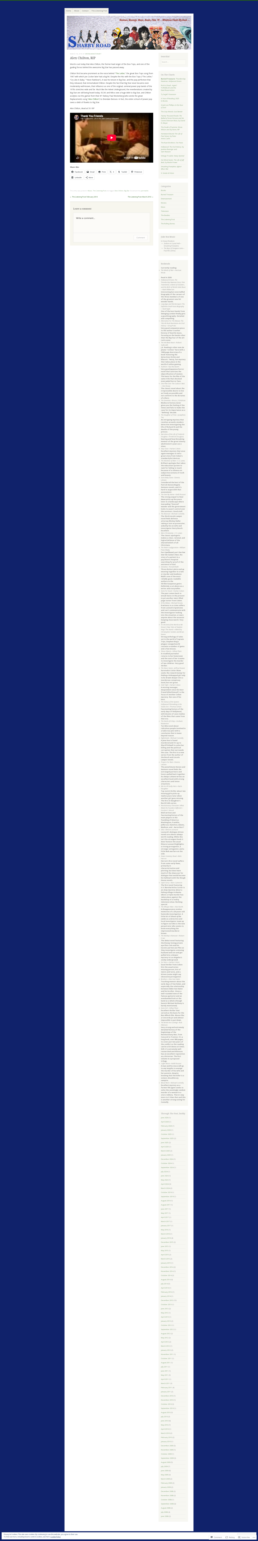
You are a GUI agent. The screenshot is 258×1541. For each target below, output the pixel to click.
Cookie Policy (55, 1537)
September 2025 (167, 1138)
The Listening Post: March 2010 (140, 197)
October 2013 (166, 1304)
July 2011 (164, 1367)
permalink (144, 191)
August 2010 (165, 1412)
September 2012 (167, 1329)
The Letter (120, 73)
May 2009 (164, 1475)
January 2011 (166, 1392)
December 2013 (167, 1300)
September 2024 (167, 1167)
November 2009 (167, 1450)
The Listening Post (99, 11)
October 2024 (166, 1163)
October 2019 (166, 1192)
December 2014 (167, 1267)
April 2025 (165, 1147)
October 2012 (166, 1325)
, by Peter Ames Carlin (171, 136)
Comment (140, 237)
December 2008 (167, 1491)
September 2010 (167, 1408)
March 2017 (165, 1221)
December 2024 (167, 1159)
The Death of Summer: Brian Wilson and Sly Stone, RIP (171, 128)
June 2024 (164, 1176)
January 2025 (166, 1155)
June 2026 (164, 1118)
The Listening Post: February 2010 (84, 197)
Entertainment (166, 199)
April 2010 (165, 1429)
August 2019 (165, 1201)
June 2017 (164, 1209)
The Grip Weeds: (172, 112)
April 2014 (165, 1288)
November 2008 (167, 1495)
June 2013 (164, 1309)
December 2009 (167, 1446)
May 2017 (164, 1213)
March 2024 (165, 1188)
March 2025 (165, 1151)
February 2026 (166, 1126)
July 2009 (164, 1466)
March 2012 (165, 1346)
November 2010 (167, 1400)
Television (165, 211)
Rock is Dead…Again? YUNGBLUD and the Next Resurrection (169, 87)
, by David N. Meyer (173, 119)
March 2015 (165, 1259)
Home (68, 11)
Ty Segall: (168, 94)
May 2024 (164, 1180)
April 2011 (165, 1379)
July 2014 (164, 1284)
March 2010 (165, 1433)
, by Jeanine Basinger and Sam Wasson (172, 149)
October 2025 (166, 1134)
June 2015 (164, 1246)
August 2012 (165, 1333)
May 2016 (164, 1230)
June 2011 (164, 1371)
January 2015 (166, 1263)
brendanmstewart (93, 54)
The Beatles (165, 215)
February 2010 (166, 1437)
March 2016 (165, 1234)
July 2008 (164, 1512)
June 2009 (164, 1470)
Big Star (127, 191)
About (76, 11)
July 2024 (164, 1171)
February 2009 (166, 1483)
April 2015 (165, 1255)
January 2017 (166, 1225)
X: (167, 173)
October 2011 (166, 1358)
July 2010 (164, 1416)
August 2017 (165, 1205)
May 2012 (164, 1338)
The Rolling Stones (168, 223)
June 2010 (164, 1421)
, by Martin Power (172, 161)
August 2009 (165, 1462)
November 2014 (167, 1271)
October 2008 (166, 1500)
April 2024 (165, 1184)
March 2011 (165, 1383)
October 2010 (166, 1404)
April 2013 (165, 1317)
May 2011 (164, 1375)
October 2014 (166, 1275)
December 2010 (167, 1396)
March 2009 (165, 1479)
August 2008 (165, 1508)
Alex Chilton (93, 99)
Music (90, 191)
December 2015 (167, 1242)
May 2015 (164, 1250)
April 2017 (165, 1217)
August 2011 (165, 1363)
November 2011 (167, 1354)
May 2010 (164, 1425)
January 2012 (166, 1350)
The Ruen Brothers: (172, 143)
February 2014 (166, 1292)
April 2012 (165, 1342)
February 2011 (166, 1387)
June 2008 (164, 1516)
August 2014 (165, 1279)
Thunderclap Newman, (173, 80)
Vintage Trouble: (172, 156)
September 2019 (167, 1196)
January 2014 (166, 1296)
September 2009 (167, 1458)
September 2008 (167, 1504)
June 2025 (164, 1142)
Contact (85, 11)
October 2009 (166, 1454)
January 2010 (166, 1441)
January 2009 (166, 1487)
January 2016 (166, 1238)
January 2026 (166, 1130)
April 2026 (165, 1122)
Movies (163, 203)
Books (163, 190)
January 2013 (166, 1321)
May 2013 (164, 1313)
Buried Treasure (167, 194)
